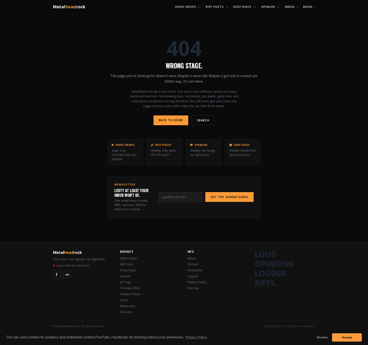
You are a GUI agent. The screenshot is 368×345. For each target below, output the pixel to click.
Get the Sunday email (229, 197)
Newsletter (195, 270)
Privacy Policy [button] (196, 337)
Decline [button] (322, 337)
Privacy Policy (196, 282)
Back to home (171, 120)
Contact (192, 264)
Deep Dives (244, 7)
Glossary (126, 312)
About (191, 258)
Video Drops (188, 7)
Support (192, 276)
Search (203, 120)
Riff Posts (217, 7)
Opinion (270, 7)
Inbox (291, 7)
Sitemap (193, 288)
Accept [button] (347, 337)
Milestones (127, 306)
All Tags (125, 282)
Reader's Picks (130, 294)
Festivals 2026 (130, 288)
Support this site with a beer (73, 265)
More (307, 7)
